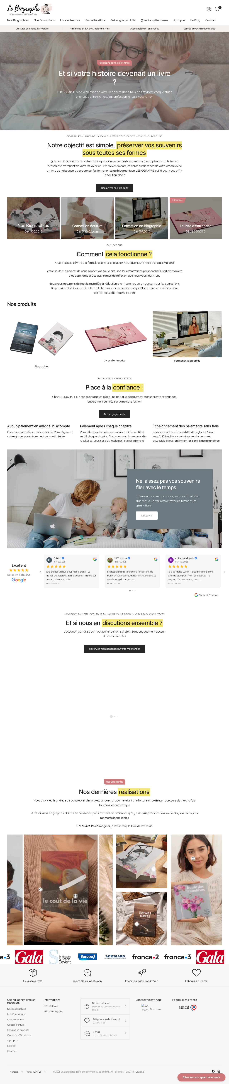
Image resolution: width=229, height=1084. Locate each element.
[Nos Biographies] (33, 218)
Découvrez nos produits (114, 187)
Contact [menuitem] (210, 20)
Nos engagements (114, 414)
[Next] (222, 340)
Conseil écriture (16, 1024)
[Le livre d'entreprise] (196, 218)
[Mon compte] (209, 9)
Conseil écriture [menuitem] (95, 20)
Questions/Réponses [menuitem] (154, 20)
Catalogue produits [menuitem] (123, 20)
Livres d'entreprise (115, 360)
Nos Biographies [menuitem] (17, 20)
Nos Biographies (16, 1008)
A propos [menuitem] (179, 20)
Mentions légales (53, 1011)
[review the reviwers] (95, 560)
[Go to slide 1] (130, 590)
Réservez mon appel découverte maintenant (114, 648)
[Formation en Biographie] (141, 218)
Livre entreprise (15, 1019)
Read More (52, 583)
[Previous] (7, 340)
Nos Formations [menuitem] (44, 20)
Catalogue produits (18, 1029)
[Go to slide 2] (132, 590)
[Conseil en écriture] (87, 218)
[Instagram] (219, 1071)
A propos (12, 1040)
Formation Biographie (187, 360)
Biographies (42, 366)
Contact (11, 1051)
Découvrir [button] (146, 515)
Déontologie (51, 1006)
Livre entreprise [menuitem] (70, 20)
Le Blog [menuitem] (195, 20)
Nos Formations (16, 1014)
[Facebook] (213, 1071)
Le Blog (11, 1045)
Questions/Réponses (19, 1035)
